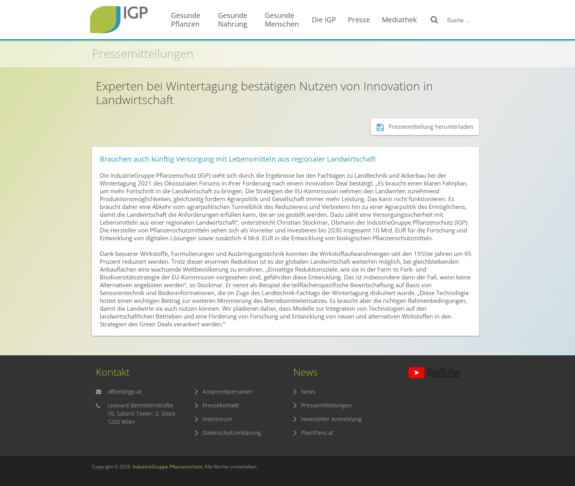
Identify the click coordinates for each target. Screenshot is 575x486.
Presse (359, 19)
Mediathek (399, 19)
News (308, 391)
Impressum (217, 419)
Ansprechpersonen (228, 391)
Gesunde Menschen (282, 20)
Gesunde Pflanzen (185, 20)
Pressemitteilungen (143, 53)
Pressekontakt (221, 405)
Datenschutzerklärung (232, 432)
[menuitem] (190, 19)
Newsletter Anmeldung (331, 419)
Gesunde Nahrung (232, 20)
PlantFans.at (317, 432)
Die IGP (324, 19)
